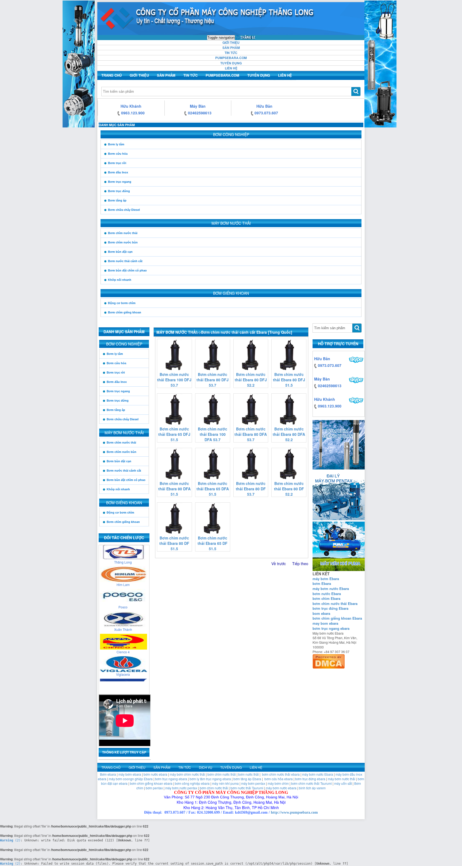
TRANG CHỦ (245, 37)
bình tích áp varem (312, 788)
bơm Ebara (322, 583)
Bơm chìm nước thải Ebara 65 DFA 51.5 (213, 489)
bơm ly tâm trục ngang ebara (210, 778)
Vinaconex (123, 675)
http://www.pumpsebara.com (294, 812)
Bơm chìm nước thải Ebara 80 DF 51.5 (174, 543)
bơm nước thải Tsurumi (246, 788)
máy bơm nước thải (341, 778)
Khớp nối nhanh (119, 279)
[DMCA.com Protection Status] (329, 660)
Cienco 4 (123, 630)
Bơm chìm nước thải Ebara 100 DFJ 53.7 (174, 380)
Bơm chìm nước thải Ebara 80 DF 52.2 (289, 489)
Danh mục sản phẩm (117, 124)
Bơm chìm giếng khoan (124, 312)
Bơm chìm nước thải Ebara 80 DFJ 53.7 (213, 380)
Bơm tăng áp (117, 200)
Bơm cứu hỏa (118, 153)
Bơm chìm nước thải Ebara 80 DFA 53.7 (250, 434)
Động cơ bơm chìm (122, 303)
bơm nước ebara (155, 774)
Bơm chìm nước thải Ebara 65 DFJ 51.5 (174, 434)
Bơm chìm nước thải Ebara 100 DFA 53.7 (212, 434)
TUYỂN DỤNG (231, 63)
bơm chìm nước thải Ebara (335, 603)
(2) (10, 840)
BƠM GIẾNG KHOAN (231, 293)
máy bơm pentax (253, 783)
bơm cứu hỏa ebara (278, 778)
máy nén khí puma (225, 783)
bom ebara (321, 613)
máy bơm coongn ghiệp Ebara (131, 778)
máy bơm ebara (129, 774)
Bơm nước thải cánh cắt (125, 261)
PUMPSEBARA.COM (231, 57)
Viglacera (123, 653)
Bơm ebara (108, 774)
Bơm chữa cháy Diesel (124, 209)
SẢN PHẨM (231, 47)
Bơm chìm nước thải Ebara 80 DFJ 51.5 (289, 380)
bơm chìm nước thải (221, 774)
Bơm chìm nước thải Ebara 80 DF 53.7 (251, 489)
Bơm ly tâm (116, 144)
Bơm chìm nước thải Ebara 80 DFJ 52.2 (251, 380)
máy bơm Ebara (326, 578)
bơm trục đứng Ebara (330, 608)
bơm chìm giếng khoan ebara (151, 783)
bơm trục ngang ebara (331, 628)
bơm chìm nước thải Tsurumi (311, 783)
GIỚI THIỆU (231, 42)
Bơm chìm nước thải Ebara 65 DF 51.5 (213, 543)
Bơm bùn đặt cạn (120, 251)
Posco (123, 586)
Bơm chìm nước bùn (123, 242)
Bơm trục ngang (119, 181)
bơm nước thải (248, 774)
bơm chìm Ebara (326, 598)
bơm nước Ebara (327, 593)
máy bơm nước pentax (181, 788)
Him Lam (123, 563)
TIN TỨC (231, 52)
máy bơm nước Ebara (331, 588)
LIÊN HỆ (231, 68)
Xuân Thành (123, 608)
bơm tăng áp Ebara (247, 778)
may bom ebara (325, 623)
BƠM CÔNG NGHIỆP (231, 134)
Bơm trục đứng (119, 191)
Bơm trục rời (117, 163)
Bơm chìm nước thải (122, 233)
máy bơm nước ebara (281, 788)
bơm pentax (154, 788)
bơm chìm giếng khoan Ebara (337, 618)
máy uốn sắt (343, 783)
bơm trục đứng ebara (310, 778)
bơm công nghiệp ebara (192, 783)
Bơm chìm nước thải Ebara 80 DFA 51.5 (174, 489)
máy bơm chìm (278, 783)
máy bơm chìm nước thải (187, 774)
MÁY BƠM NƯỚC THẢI (231, 223)
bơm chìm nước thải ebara (281, 774)
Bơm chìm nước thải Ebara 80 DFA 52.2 (289, 434)
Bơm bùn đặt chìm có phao (127, 270)
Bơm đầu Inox (118, 172)
